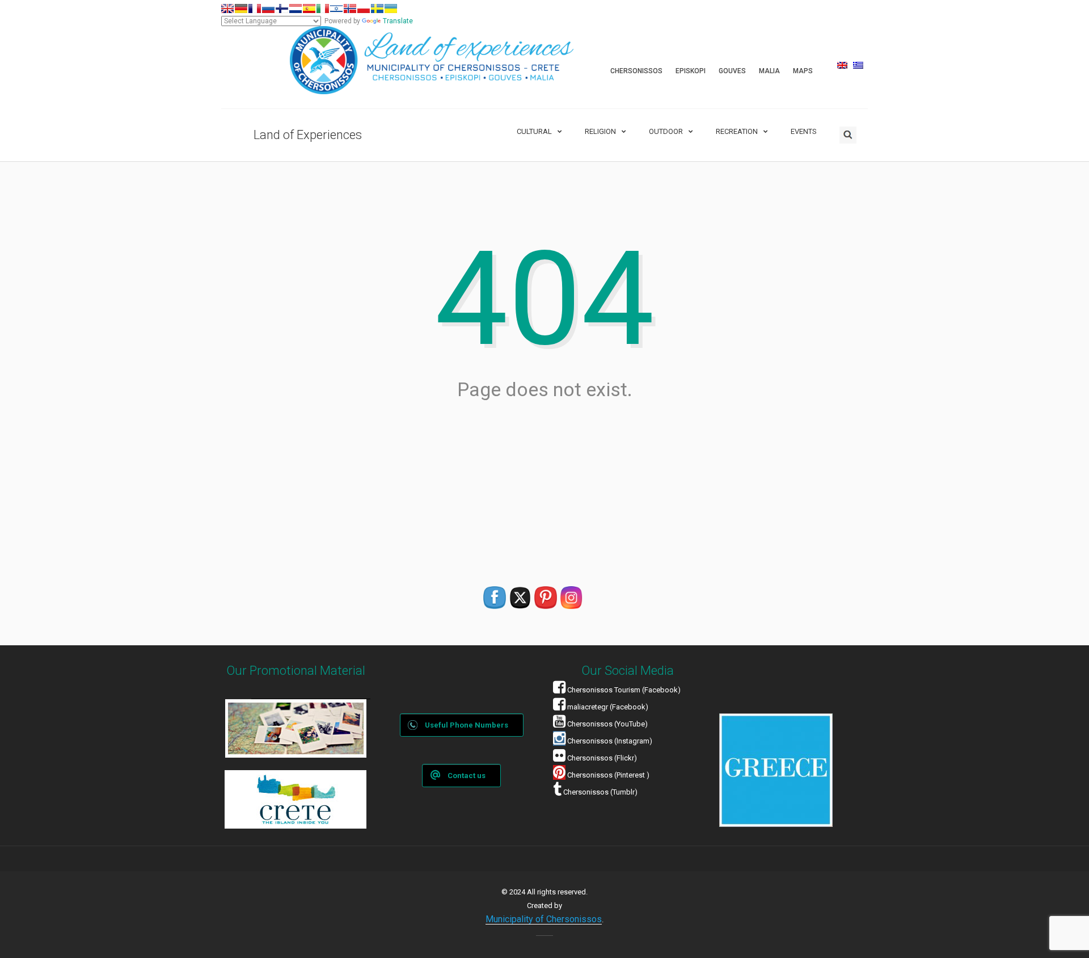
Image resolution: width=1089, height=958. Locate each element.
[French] (254, 8)
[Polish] (363, 8)
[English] (227, 8)
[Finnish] (282, 8)
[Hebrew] (336, 8)
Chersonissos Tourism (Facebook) (624, 690)
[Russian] (268, 8)
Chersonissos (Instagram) (608, 741)
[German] (241, 8)
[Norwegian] (350, 8)
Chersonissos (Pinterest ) (608, 775)
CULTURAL (534, 131)
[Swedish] (377, 8)
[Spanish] (309, 8)
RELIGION (600, 131)
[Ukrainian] (391, 8)
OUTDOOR (666, 131)
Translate (398, 21)
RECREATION (737, 131)
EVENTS (804, 131)
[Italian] (322, 8)
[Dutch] (295, 8)
